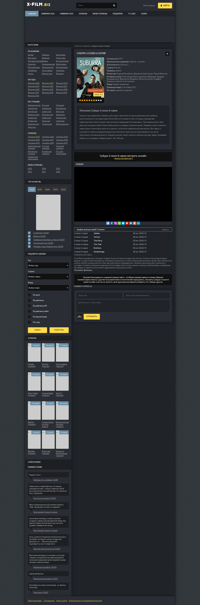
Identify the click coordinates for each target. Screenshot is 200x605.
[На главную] (38, 5)
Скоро (144, 13)
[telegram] (108, 223)
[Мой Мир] (138, 223)
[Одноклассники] (134, 223)
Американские (34, 105)
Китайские (46, 108)
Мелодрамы (61, 64)
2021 (44, 172)
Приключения (62, 67)
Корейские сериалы (47, 152)
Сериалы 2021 (48, 140)
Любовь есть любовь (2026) (45, 480)
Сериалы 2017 (62, 143)
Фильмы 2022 (47, 86)
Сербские (60, 121)
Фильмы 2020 (33, 89)
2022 (30, 172)
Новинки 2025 (66, 13)
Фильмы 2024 (62, 83)
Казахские (32, 118)
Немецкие (60, 115)
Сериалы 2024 (48, 137)
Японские (60, 111)
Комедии (32, 64)
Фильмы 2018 (61, 89)
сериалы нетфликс (124, 90)
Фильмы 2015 (61, 92)
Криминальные (48, 64)
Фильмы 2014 (33, 96)
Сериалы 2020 (62, 140)
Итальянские (47, 115)
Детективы (60, 58)
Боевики (45, 55)
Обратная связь (35, 600)
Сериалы (83, 13)
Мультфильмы (34, 67)
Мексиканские (62, 124)
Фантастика (47, 74)
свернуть (165, 229)
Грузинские (47, 124)
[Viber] (115, 223)
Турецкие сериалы (60, 147)
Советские (46, 111)
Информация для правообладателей (85, 600)
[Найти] (114, 5)
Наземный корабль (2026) (45, 567)
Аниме (30, 55)
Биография (60, 55)
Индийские (32, 111)
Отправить (91, 316)
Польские (46, 121)
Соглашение (49, 600)
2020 (58, 172)
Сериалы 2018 (48, 143)
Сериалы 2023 (62, 137)
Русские (45, 105)
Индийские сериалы (32, 152)
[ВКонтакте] (130, 223)
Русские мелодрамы (61, 152)
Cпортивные (47, 70)
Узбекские (46, 118)
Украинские (61, 118)
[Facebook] (111, 223)
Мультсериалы (100, 13)
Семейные (32, 70)
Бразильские (33, 124)
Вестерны (32, 58)
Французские (33, 115)
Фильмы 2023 (33, 86)
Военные (46, 58)
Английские (61, 108)
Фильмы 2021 (61, 86)
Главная (32, 13)
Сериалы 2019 (34, 143)
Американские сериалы (34, 147)
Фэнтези (60, 74)
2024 (44, 168)
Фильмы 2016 (47, 92)
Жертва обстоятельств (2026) (46, 549)
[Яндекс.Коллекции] (127, 223)
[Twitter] (123, 223)
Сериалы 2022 (34, 140)
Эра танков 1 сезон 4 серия (45, 512)
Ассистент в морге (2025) (44, 498)
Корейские (32, 108)
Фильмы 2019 (47, 89)
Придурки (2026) (40, 592)
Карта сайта (61, 600)
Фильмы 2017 (33, 92)
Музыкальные (48, 67)
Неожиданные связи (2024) (45, 578)
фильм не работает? (124, 158)
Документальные (34, 61)
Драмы (45, 61)
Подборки (118, 13)
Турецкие (60, 105)
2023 (58, 168)
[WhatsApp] (119, 223)
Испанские (32, 121)
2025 (30, 168)
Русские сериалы (45, 147)
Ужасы (30, 74)
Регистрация (149, 5)
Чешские (32, 127)
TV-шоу (132, 13)
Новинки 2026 (48, 13)
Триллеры (60, 70)
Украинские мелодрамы (33, 158)
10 (101, 100)
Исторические (62, 61)
